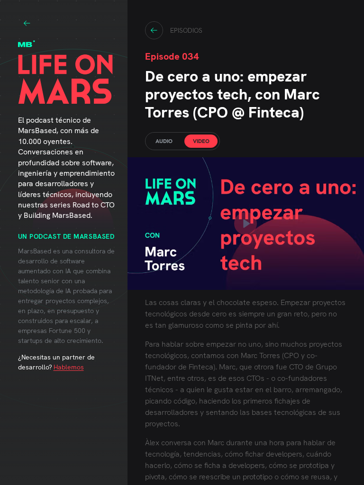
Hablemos (69, 367)
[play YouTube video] (245, 223)
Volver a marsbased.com (27, 23)
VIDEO (201, 141)
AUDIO (164, 141)
